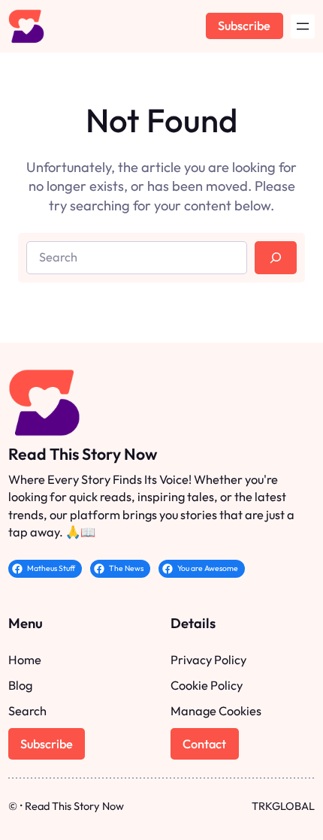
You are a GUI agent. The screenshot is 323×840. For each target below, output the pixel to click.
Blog (20, 685)
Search (27, 710)
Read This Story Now (82, 454)
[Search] (276, 257)
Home (24, 659)
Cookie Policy (207, 685)
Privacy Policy (208, 659)
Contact (204, 743)
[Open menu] (303, 26)
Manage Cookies (216, 710)
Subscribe (244, 25)
